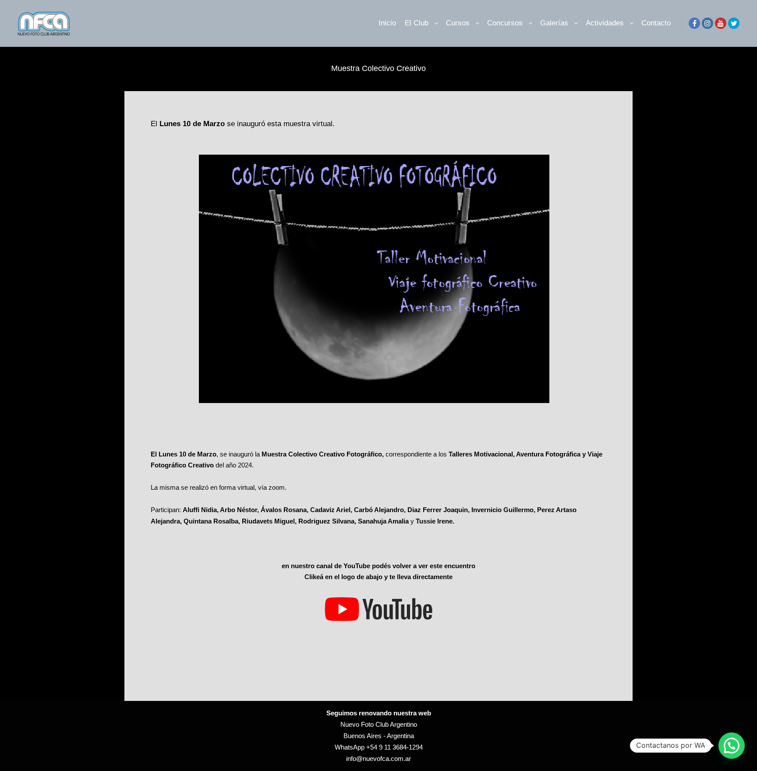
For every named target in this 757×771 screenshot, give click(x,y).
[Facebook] (694, 23)
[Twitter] (733, 23)
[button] (731, 745)
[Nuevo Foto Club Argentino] (44, 23)
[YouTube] (720, 23)
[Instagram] (707, 23)
